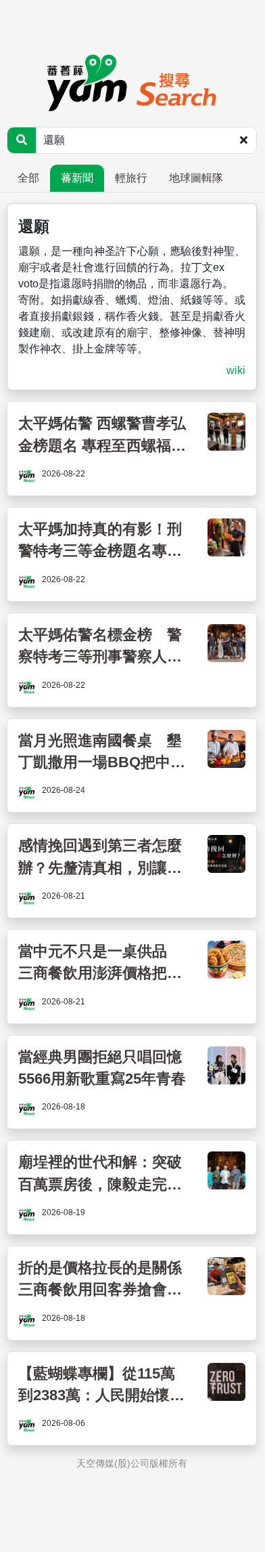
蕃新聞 (77, 178)
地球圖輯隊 (196, 178)
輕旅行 (131, 178)
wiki (235, 370)
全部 (28, 178)
